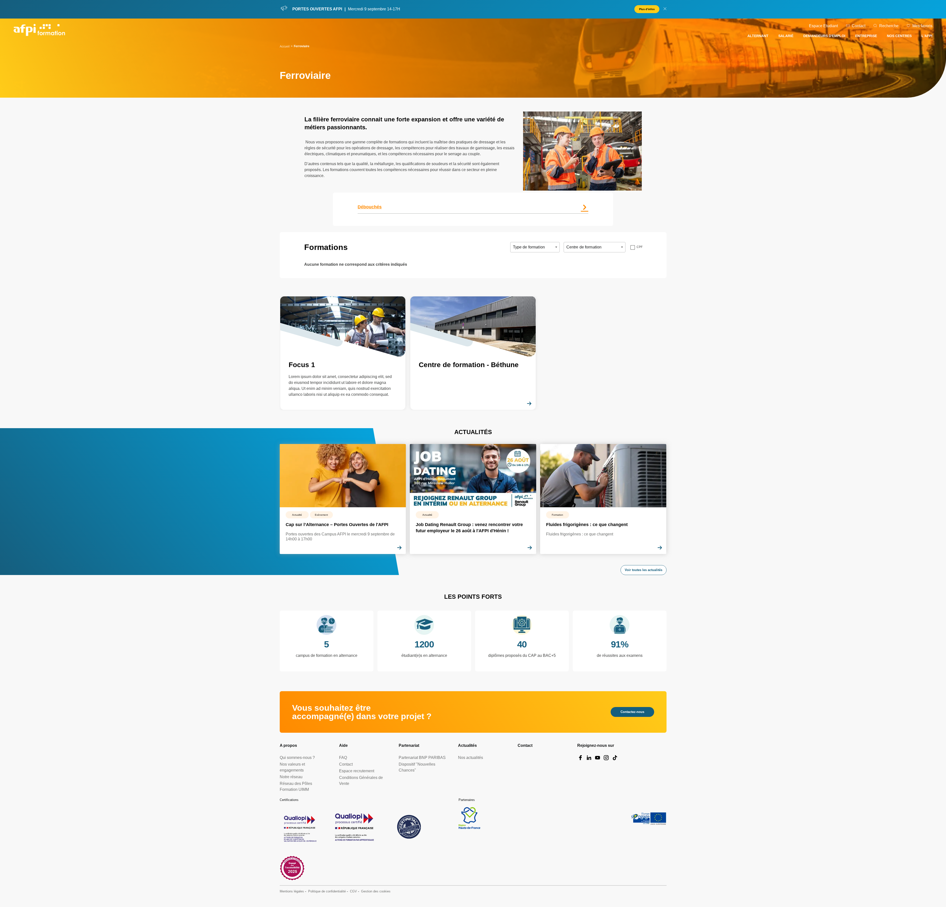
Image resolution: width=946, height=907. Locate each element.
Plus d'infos (647, 9)
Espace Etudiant (823, 26)
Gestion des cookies (376, 891)
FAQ (343, 757)
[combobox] (513, 247)
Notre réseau (291, 777)
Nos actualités (470, 757)
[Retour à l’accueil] (39, 31)
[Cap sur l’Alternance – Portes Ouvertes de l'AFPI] (343, 499)
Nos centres (899, 36)
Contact (858, 26)
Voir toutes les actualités (643, 570)
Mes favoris (922, 26)
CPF (640, 247)
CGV (353, 891)
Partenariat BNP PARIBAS (422, 757)
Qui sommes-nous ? (297, 757)
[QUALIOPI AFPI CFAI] (354, 827)
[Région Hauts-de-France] (469, 818)
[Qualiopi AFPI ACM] (299, 827)
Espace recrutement (356, 771)
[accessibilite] (292, 867)
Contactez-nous (632, 712)
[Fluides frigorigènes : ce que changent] (603, 499)
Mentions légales (292, 891)
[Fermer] (665, 9)
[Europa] (649, 818)
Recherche (889, 26)
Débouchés (370, 206)
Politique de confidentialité (327, 891)
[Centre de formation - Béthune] (473, 353)
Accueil (285, 46)
